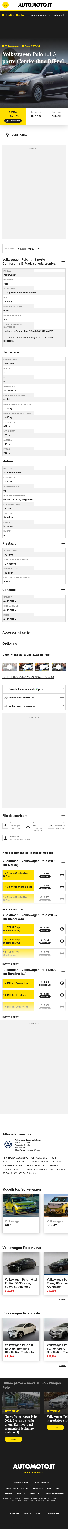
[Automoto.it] (35, 5)
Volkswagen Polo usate (21, 697)
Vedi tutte (62, 1300)
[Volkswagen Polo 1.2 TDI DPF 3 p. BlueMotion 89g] (62, 941)
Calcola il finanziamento (22, 689)
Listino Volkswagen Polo (39, 1169)
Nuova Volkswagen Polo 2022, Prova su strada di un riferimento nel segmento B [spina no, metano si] (21, 1424)
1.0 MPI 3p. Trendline (14, 994)
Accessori (22, 1161)
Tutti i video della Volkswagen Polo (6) (28, 676)
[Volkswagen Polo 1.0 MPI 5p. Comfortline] (62, 1006)
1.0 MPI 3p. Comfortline (15, 983)
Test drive (12, 1411)
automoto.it (14, 1513)
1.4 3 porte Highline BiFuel (17, 886)
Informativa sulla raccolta (14, 1523)
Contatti (21, 1494)
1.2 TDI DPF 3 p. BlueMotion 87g (11, 929)
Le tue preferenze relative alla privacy (21, 1527)
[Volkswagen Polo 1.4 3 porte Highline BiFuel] (62, 887)
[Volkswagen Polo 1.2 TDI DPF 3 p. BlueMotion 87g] (62, 929)
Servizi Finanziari (36, 1165)
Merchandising (40, 1161)
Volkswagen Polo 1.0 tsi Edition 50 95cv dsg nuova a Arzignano (21, 1283)
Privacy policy (21, 1483)
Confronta (15, 121)
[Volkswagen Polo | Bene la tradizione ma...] (59, 667)
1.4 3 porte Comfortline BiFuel (15, 874)
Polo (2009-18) (32, 46)
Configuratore (38, 1157)
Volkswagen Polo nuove (22, 706)
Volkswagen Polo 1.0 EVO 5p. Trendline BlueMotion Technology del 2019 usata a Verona (21, 1350)
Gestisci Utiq (35, 1494)
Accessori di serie (16, 632)
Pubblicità (38, 1488)
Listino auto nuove (39, 15)
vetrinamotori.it (52, 1513)
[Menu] (62, 5)
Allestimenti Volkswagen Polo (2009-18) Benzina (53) (29, 971)
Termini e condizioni (41, 1483)
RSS (57, 1488)
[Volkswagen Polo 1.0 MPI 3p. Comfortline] (62, 983)
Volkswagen (12, 46)
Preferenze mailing (55, 1494)
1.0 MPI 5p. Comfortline (15, 1006)
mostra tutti (10, 909)
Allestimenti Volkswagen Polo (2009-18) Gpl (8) (29, 862)
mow (38, 1513)
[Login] (5, 5)
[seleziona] (8, 340)
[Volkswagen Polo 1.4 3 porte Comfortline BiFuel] (62, 875)
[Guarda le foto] (34, 74)
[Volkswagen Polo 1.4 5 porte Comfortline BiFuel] (62, 899)
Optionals (9, 643)
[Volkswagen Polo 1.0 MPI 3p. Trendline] (62, 995)
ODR (49, 1488)
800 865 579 (20, 1147)
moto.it (27, 1513)
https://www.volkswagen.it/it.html (27, 1150)
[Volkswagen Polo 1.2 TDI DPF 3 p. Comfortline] (62, 953)
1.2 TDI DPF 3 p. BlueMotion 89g (11, 941)
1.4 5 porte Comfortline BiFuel (15, 898)
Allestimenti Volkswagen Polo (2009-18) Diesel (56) (29, 917)
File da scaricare (14, 815)
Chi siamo (8, 1494)
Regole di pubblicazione (17, 1488)
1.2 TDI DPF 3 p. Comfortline (11, 953)
